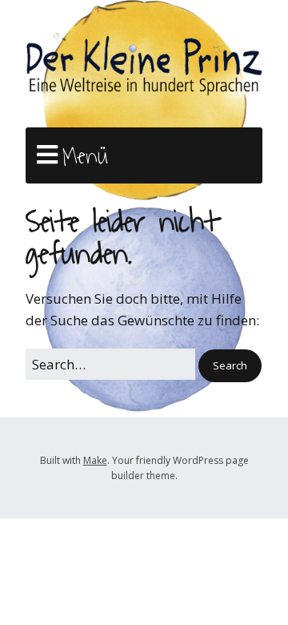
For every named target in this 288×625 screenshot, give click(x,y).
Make (95, 460)
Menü (85, 156)
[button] (230, 365)
